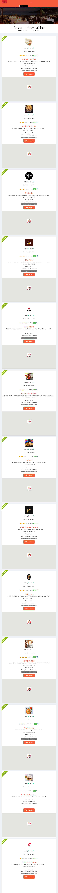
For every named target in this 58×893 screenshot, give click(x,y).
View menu (29, 74)
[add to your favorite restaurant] (37, 55)
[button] (29, 87)
